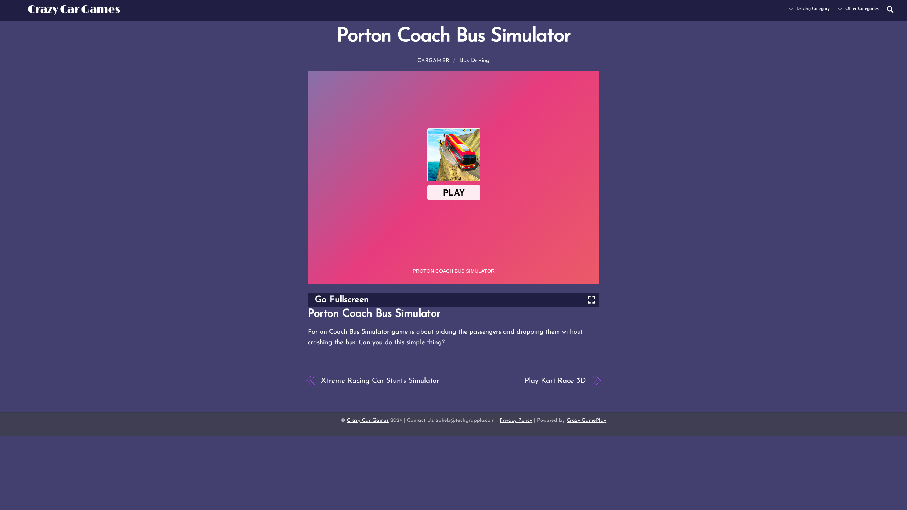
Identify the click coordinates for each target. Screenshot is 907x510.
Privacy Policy (516, 420)
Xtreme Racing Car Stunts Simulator (380, 381)
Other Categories (861, 9)
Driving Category (812, 9)
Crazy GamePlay (586, 420)
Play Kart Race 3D (555, 381)
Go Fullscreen (342, 299)
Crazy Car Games (368, 420)
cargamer (433, 60)
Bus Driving (475, 60)
